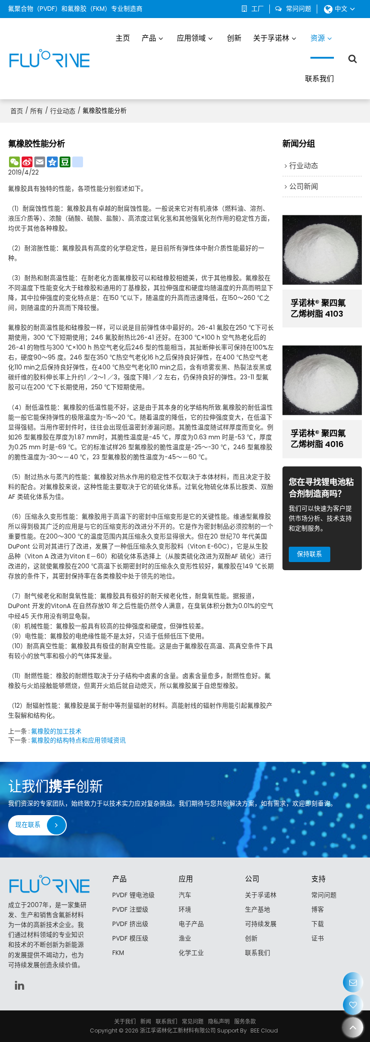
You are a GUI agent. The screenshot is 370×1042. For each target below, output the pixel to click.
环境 (185, 909)
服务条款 (245, 1021)
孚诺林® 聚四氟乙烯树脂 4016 (318, 439)
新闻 (145, 1021)
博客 (317, 909)
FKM (118, 953)
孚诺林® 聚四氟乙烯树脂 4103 (318, 308)
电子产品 (191, 924)
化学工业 (191, 953)
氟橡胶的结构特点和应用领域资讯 (78, 740)
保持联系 (309, 554)
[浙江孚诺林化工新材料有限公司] (49, 58)
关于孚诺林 (271, 38)
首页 (16, 110)
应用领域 (191, 38)
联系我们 (319, 79)
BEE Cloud (264, 1030)
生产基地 (257, 909)
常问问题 (298, 9)
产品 (149, 38)
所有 (36, 110)
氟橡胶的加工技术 (56, 731)
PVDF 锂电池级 (133, 895)
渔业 (185, 938)
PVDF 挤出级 (130, 924)
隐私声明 (219, 1021)
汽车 (185, 895)
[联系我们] (353, 982)
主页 (123, 38)
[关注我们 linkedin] (19, 985)
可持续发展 (261, 924)
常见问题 (193, 1021)
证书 (317, 938)
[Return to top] (353, 1027)
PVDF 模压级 (130, 938)
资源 (317, 38)
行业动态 (62, 110)
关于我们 (125, 1021)
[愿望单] (353, 1005)
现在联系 (28, 825)
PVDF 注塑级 (130, 909)
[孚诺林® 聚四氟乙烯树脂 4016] (322, 380)
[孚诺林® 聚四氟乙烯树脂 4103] (322, 250)
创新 (234, 38)
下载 (317, 924)
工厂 (257, 9)
